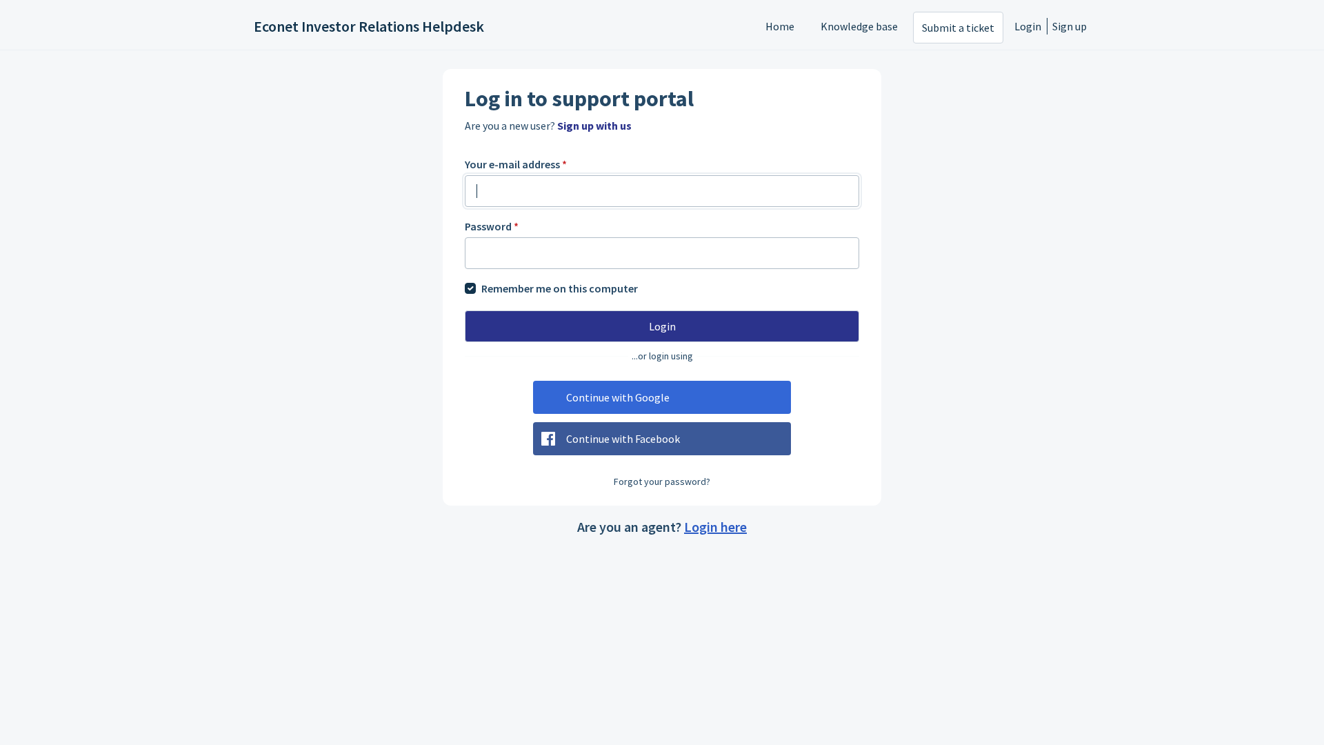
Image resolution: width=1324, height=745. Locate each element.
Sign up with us (594, 125)
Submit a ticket (958, 27)
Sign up (1069, 26)
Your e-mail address (516, 164)
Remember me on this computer (559, 288)
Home (779, 26)
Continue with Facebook (623, 439)
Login (1027, 26)
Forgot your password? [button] (662, 481)
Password (492, 226)
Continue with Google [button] (618, 397)
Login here (715, 526)
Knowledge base (859, 26)
